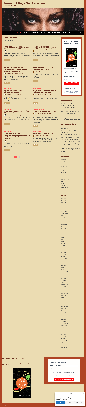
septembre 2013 (64, 340)
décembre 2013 (64, 336)
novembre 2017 (64, 304)
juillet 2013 (63, 345)
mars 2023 (63, 228)
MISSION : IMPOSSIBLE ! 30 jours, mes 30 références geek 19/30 (44, 48)
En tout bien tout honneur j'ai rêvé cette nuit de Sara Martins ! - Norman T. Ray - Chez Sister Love (71, 143)
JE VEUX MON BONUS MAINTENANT (71, 83)
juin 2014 (63, 330)
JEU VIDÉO (63, 175)
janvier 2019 (63, 289)
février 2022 (63, 250)
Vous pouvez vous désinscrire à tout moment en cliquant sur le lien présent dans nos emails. (71, 92)
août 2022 (63, 237)
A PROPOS (6, 65)
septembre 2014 (64, 325)
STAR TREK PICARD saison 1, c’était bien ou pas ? (17, 112)
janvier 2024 (63, 220)
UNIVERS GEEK (64, 190)
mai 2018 (63, 299)
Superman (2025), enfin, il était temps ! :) (70, 111)
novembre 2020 (64, 274)
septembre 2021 (64, 261)
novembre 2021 (64, 256)
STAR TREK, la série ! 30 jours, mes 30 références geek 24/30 (16, 48)
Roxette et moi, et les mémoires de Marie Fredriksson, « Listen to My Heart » (70, 150)
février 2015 (63, 321)
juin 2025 (63, 204)
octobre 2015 (64, 317)
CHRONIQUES (18, 32)
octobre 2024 (64, 211)
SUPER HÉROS (64, 187)
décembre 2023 (64, 222)
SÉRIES (11, 45)
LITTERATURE (64, 177)
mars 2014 (63, 334)
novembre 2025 (64, 198)
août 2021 (63, 263)
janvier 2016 (63, 312)
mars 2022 (63, 248)
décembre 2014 (64, 323)
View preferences (79, 402)
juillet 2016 (63, 308)
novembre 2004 (64, 347)
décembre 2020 (64, 271)
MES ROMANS (42, 32)
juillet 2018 (63, 295)
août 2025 (63, 200)
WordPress (32, 405)
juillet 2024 (63, 215)
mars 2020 (63, 278)
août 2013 (63, 343)
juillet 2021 (63, 265)
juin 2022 (63, 241)
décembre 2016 (64, 306)
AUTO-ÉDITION (64, 162)
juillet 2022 (63, 239)
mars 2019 (63, 286)
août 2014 (63, 327)
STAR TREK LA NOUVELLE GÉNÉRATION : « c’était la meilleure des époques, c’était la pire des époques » (17, 136)
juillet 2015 (63, 319)
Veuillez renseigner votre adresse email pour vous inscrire (71, 76)
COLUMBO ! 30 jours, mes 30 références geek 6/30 (14, 91)
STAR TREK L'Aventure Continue (68, 185)
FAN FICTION (26, 32)
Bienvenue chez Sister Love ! (54, 32)
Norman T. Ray (10, 50)
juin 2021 (63, 267)
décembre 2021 (64, 254)
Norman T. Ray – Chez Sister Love (24, 3)
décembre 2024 (64, 209)
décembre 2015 (64, 314)
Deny (70, 402)
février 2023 (63, 230)
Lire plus (7, 60)
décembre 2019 (64, 284)
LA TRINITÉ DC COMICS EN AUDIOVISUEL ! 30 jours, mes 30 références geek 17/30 (15, 69)
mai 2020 (63, 276)
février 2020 (63, 280)
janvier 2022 (63, 252)
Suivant (22, 157)
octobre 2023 (64, 224)
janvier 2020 (63, 282)
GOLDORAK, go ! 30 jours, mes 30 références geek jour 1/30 (44, 91)
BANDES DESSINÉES (65, 164)
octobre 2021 (64, 258)
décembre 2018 (64, 291)
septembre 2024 (64, 213)
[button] (83, 393)
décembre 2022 (64, 233)
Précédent (7, 157)
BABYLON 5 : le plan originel (43, 133)
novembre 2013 (64, 338)
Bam (37, 405)
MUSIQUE (63, 181)
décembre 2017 (64, 302)
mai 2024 (63, 217)
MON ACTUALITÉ (35, 32)
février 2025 (63, 207)
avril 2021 (63, 269)
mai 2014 (63, 332)
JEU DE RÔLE (64, 172)
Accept (60, 402)
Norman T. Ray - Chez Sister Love (18, 405)
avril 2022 (63, 245)
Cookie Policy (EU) (67, 32)
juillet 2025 (63, 202)
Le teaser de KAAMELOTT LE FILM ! (45, 111)
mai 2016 (63, 310)
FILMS (15, 65)
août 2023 (63, 226)
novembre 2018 (64, 293)
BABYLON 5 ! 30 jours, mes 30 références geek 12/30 (43, 69)
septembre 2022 (64, 235)
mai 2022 (63, 243)
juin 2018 (63, 297)
